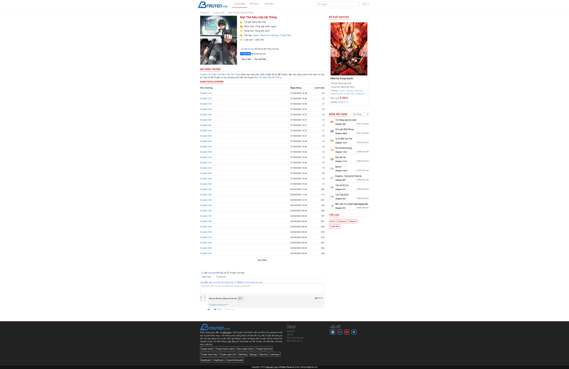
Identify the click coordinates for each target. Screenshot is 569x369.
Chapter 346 (206, 242)
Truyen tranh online (225, 348)
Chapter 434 (206, 141)
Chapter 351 (206, 215)
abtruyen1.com (272, 367)
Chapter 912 (340, 189)
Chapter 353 (206, 205)
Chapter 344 (206, 253)
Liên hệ (290, 334)
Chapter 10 (343, 102)
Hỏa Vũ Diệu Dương (343, 148)
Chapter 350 (206, 221)
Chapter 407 (206, 167)
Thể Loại (254, 3)
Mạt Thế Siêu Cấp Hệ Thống (226, 74)
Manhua (275, 35)
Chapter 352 (206, 210)
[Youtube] (346, 331)
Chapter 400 (206, 178)
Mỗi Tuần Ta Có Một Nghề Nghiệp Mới (351, 204)
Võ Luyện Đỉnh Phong (344, 129)
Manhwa (243, 354)
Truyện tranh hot (264, 348)
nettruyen (275, 354)
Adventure (265, 35)
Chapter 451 (206, 125)
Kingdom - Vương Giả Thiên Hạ (348, 176)
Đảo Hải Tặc (340, 157)
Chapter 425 (206, 151)
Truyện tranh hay (209, 354)
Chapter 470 (206, 103)
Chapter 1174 (341, 161)
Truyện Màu (285, 35)
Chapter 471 (206, 98)
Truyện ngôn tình (228, 354)
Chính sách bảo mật (295, 338)
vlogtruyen (219, 359)
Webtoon (360, 93)
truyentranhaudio (235, 359)
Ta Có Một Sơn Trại (343, 138)
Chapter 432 (206, 146)
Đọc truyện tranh (245, 348)
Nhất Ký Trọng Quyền (342, 78)
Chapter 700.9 (341, 171)
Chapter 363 (206, 183)
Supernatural (337, 93)
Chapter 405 (206, 173)
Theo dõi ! (269, 3)
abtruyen (227, 332)
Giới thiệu (291, 331)
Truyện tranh (206, 74)
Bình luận (206, 276)
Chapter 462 (206, 114)
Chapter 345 (206, 247)
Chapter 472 (206, 93)
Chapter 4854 (341, 133)
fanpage (251, 48)
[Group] (339, 331)
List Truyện (239, 3)
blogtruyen (206, 359)
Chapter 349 (206, 226)
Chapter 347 (206, 237)
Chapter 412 (206, 162)
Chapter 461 (206, 119)
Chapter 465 (206, 109)
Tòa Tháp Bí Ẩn (342, 194)
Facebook (221, 276)
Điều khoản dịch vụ (294, 341)
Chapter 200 (340, 124)
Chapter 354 (206, 199)
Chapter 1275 (341, 143)
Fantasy (349, 90)
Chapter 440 (206, 135)
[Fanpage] (332, 331)
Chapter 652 (340, 199)
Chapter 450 (206, 130)
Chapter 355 (206, 194)
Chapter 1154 (341, 152)
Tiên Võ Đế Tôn (342, 185)
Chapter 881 (340, 180)
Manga (253, 354)
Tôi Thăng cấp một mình (345, 120)
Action (256, 35)
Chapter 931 (340, 208)
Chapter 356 (206, 189)
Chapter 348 (206, 231)
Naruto (338, 166)
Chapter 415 (206, 157)
